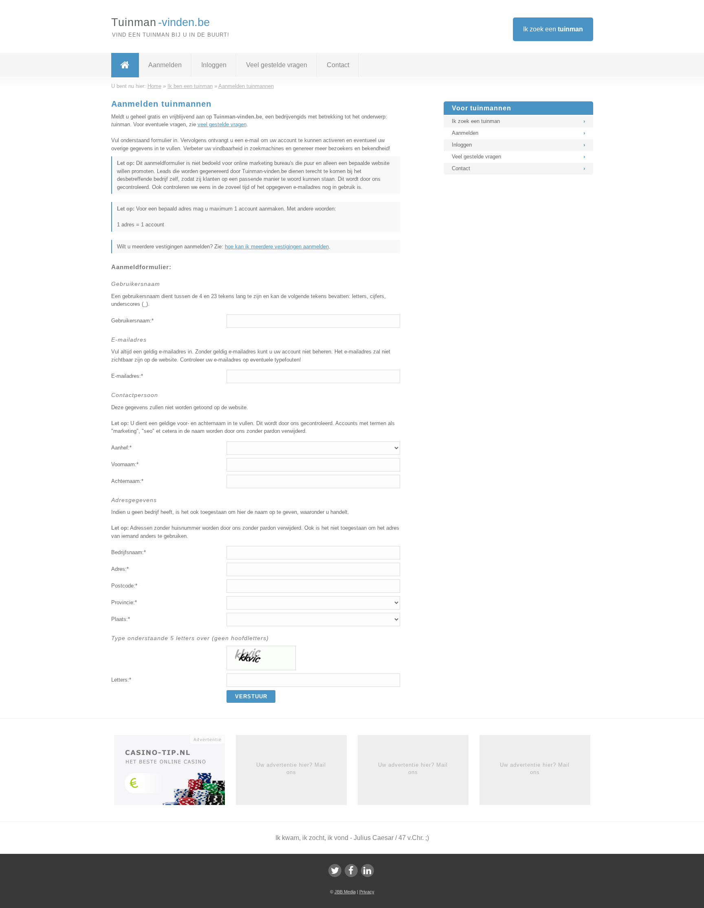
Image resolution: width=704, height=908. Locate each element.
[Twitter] (334, 870)
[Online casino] (175, 772)
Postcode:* (124, 586)
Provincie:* (124, 602)
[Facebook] (351, 870)
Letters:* (121, 680)
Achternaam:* (127, 481)
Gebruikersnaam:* (132, 321)
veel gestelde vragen (222, 124)
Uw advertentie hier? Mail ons (291, 768)
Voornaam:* (125, 464)
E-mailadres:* (127, 376)
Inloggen (214, 64)
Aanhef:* (121, 448)
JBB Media (345, 891)
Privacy (366, 891)
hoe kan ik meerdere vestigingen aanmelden (277, 246)
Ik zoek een (553, 29)
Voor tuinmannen (481, 108)
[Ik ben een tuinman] (125, 65)
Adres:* (120, 569)
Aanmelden (165, 64)
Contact (338, 64)
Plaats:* (120, 619)
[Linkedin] (367, 870)
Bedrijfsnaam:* (128, 552)
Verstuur (251, 696)
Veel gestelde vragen (276, 64)
